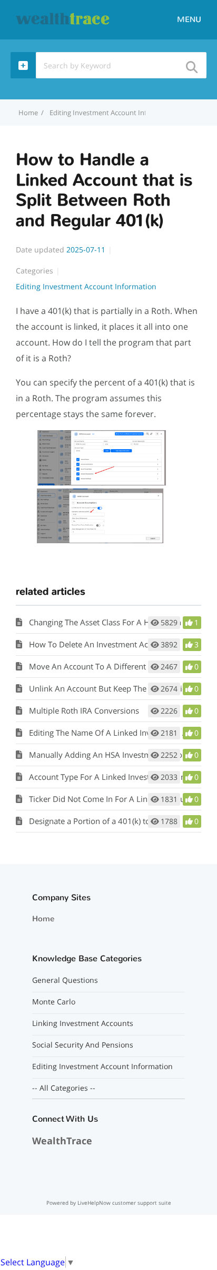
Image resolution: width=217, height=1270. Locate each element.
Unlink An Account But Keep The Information (110, 688)
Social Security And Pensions (82, 1045)
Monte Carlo (53, 1002)
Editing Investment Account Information (113, 112)
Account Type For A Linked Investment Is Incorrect (120, 776)
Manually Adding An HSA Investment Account (111, 754)
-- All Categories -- (63, 1088)
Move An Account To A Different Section (101, 666)
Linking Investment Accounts (82, 1023)
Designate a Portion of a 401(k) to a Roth (102, 821)
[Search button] (191, 64)
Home (43, 918)
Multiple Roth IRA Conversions (84, 710)
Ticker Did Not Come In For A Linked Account (110, 799)
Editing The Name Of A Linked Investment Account (120, 732)
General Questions (65, 980)
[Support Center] (63, 19)
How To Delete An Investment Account (99, 644)
